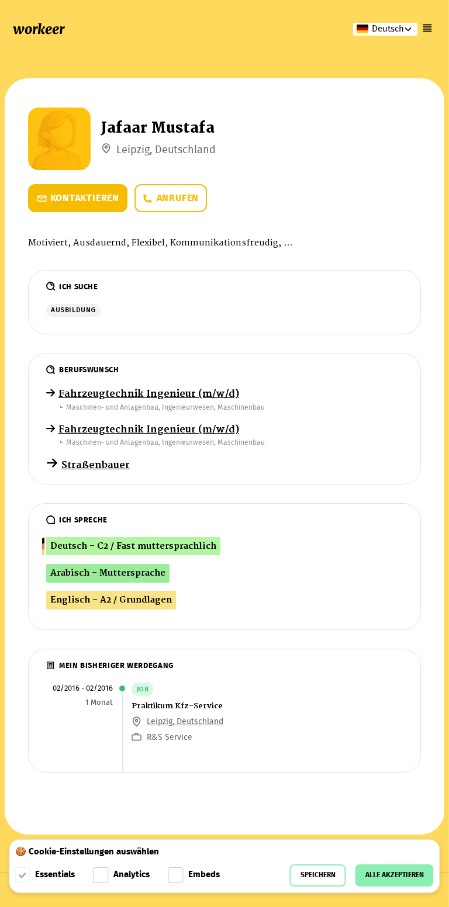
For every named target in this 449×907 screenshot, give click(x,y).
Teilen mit (62, 269)
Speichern (318, 875)
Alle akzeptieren (394, 875)
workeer (38, 28)
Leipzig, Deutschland (185, 721)
